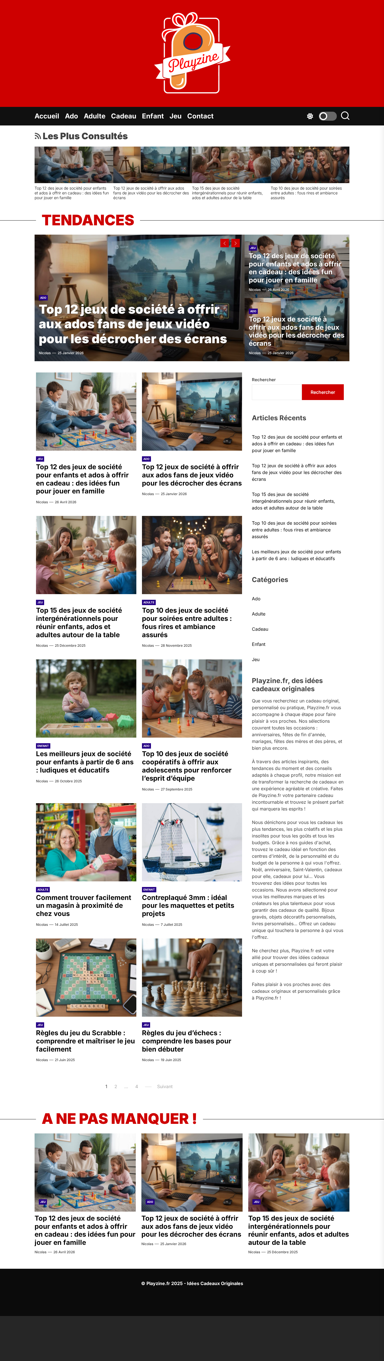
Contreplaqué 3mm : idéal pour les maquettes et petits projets (144, 190)
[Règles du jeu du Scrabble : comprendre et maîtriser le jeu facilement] (231, 165)
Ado (71, 116)
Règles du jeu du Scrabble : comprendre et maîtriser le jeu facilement (228, 190)
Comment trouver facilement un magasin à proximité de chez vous (71, 190)
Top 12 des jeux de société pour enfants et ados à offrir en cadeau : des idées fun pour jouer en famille (295, 268)
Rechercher (264, 379)
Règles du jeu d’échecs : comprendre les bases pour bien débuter (307, 190)
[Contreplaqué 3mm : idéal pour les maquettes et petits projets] (152, 165)
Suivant (165, 1086)
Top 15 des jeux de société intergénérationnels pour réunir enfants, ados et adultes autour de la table (79, 622)
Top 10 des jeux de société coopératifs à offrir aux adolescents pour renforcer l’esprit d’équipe (187, 766)
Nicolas (45, 353)
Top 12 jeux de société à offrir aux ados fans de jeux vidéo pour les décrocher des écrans (133, 324)
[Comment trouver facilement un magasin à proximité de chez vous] (74, 165)
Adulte (94, 116)
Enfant (153, 116)
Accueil (47, 116)
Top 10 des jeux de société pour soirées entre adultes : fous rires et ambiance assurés (187, 622)
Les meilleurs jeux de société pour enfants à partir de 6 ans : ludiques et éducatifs (85, 762)
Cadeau (123, 116)
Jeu (176, 116)
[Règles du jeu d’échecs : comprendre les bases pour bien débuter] (310, 165)
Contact (200, 116)
